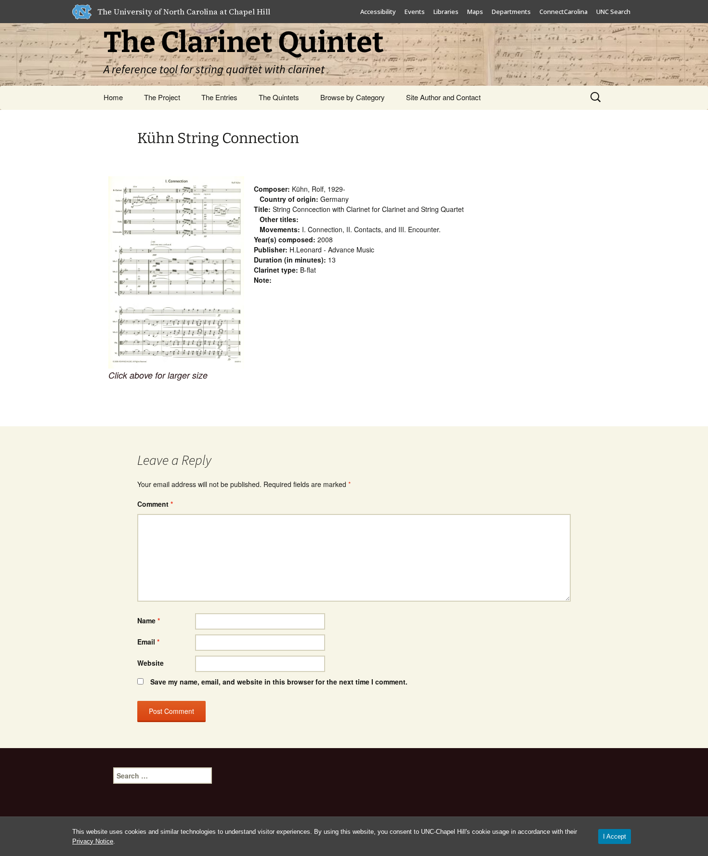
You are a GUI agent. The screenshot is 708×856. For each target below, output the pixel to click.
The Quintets (279, 97)
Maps (475, 11)
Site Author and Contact (443, 97)
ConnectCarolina (563, 11)
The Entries (219, 97)
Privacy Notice (92, 841)
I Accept (614, 836)
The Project (162, 97)
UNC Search (613, 11)
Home (113, 97)
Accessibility (378, 11)
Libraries (446, 11)
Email (148, 641)
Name (148, 620)
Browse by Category (352, 97)
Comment (155, 504)
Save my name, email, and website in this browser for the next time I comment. (278, 681)
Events (415, 11)
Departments (511, 11)
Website (150, 663)
